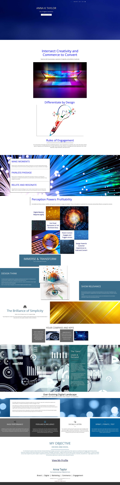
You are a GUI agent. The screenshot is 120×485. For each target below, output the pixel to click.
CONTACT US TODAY (46, 14)
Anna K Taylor (46, 8)
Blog (83, 1)
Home (71, 1)
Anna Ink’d (76, 1)
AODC (80, 1)
